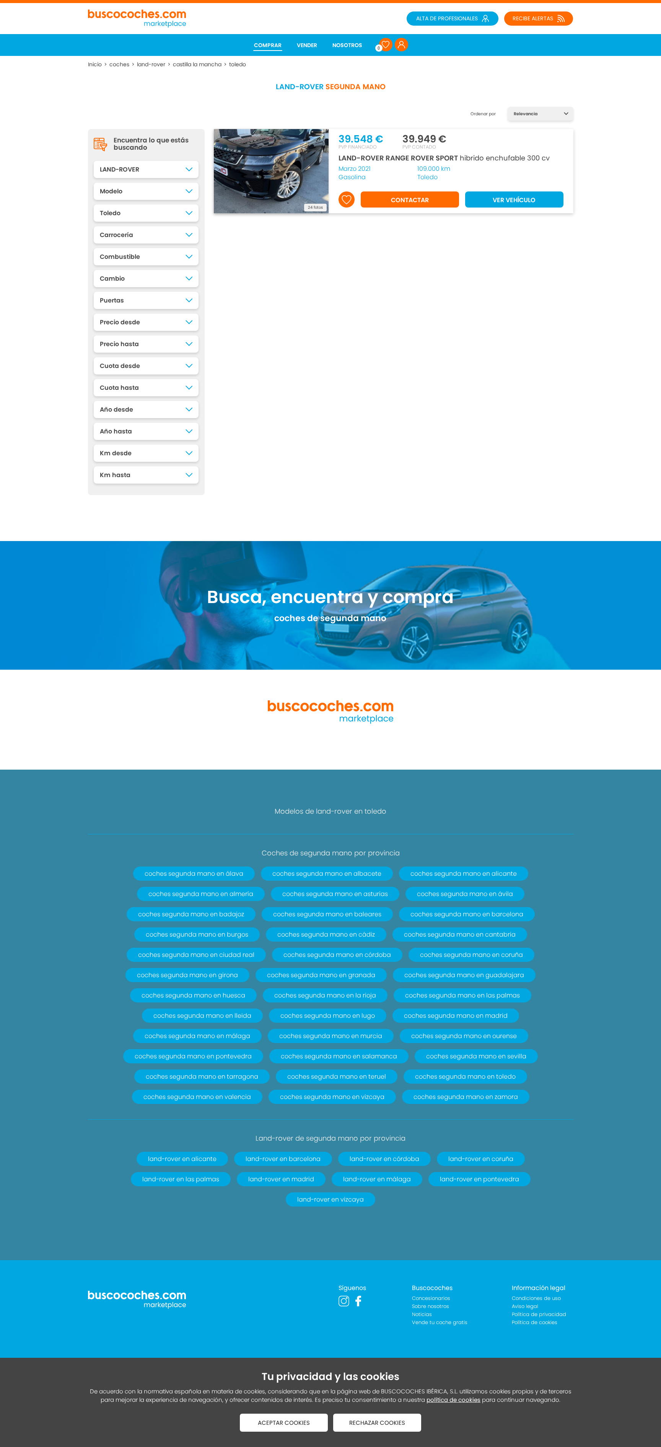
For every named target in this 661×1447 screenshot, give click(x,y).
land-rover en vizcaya (330, 1199)
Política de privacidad (539, 1314)
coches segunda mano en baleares (327, 914)
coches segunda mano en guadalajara (464, 975)
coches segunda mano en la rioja (325, 995)
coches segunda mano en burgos (197, 934)
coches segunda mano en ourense (464, 1036)
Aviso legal (525, 1306)
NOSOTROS (347, 45)
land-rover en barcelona (283, 1158)
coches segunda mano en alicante (463, 873)
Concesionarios (431, 1298)
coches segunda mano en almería (200, 893)
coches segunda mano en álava (194, 873)
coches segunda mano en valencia (197, 1096)
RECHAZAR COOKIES (377, 1423)
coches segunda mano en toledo (465, 1076)
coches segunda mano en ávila (465, 893)
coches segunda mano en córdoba (337, 954)
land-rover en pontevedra (479, 1179)
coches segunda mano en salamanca (339, 1056)
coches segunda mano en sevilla (476, 1056)
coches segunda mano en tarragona (202, 1076)
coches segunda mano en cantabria (460, 934)
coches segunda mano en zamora (466, 1096)
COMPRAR (268, 45)
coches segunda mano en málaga (197, 1036)
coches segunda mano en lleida (202, 1015)
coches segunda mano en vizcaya (332, 1096)
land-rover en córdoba (384, 1158)
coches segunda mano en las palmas (462, 995)
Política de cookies (534, 1322)
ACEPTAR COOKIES (284, 1423)
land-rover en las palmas (180, 1179)
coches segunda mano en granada (321, 975)
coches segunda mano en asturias (335, 893)
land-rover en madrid (281, 1179)
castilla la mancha (197, 64)
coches (119, 64)
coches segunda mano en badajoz (191, 914)
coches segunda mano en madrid (456, 1015)
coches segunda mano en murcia (330, 1036)
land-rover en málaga (377, 1179)
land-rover (151, 64)
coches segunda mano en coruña (471, 954)
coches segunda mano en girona (187, 975)
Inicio (95, 64)
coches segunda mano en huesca (193, 995)
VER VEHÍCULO (514, 200)
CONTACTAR (410, 200)
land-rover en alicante (182, 1158)
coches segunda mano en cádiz (326, 934)
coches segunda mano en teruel (336, 1076)
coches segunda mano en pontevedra (193, 1056)
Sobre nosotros (430, 1306)
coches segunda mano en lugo (327, 1015)
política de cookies (453, 1400)
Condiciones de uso (536, 1298)
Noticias (422, 1314)
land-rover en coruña (480, 1158)
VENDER (307, 45)
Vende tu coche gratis (439, 1322)
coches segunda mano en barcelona (466, 914)
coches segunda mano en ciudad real (196, 954)
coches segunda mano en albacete (326, 873)
